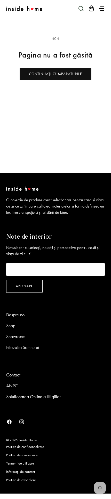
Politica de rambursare (22, 455)
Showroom (15, 336)
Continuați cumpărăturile (55, 74)
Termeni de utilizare (20, 463)
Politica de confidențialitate (25, 447)
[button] (81, 8)
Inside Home (28, 440)
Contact (13, 375)
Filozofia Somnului (22, 347)
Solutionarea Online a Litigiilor (33, 397)
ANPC (12, 386)
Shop (10, 326)
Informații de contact (20, 471)
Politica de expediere (21, 480)
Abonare (24, 286)
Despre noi (16, 315)
